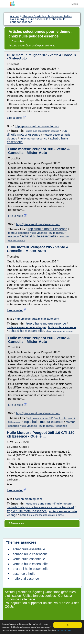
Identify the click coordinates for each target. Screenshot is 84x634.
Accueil (10, 592)
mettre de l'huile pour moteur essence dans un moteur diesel (40, 507)
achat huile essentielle (29, 549)
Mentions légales (30, 592)
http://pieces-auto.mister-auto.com (37, 126)
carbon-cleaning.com (28, 498)
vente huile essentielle (29, 559)
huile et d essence (26, 578)
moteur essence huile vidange (27, 232)
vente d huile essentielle (30, 564)
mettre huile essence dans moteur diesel (42, 515)
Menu (75, 4)
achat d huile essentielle (38, 236)
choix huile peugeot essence (60, 331)
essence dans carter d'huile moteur (49, 503)
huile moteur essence (33, 138)
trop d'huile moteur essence (47, 229)
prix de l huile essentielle (31, 568)
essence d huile (24, 573)
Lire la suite (15, 117)
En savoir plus (64, 630)
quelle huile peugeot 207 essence (42, 131)
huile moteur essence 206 (40, 418)
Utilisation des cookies (39, 595)
